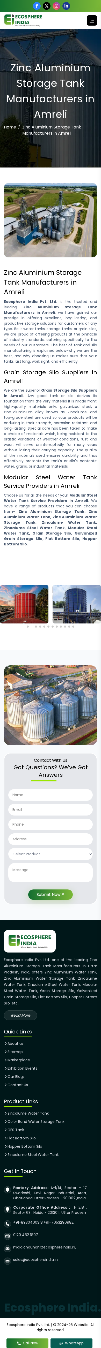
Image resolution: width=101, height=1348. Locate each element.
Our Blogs (16, 1076)
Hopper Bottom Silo (25, 1146)
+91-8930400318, (28, 1222)
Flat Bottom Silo (22, 1138)
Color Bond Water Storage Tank (36, 1121)
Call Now (30, 1343)
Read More (20, 1015)
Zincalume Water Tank (28, 1113)
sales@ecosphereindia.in (35, 1259)
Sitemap (15, 1051)
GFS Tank (16, 1129)
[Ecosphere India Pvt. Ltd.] (23, 20)
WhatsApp (74, 1343)
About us (16, 1043)
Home (10, 127)
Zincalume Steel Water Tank (33, 1154)
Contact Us (18, 1084)
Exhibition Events (22, 1068)
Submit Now (49, 894)
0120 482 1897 (25, 1234)
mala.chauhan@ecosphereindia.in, (44, 1247)
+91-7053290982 (59, 1222)
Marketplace (19, 1060)
